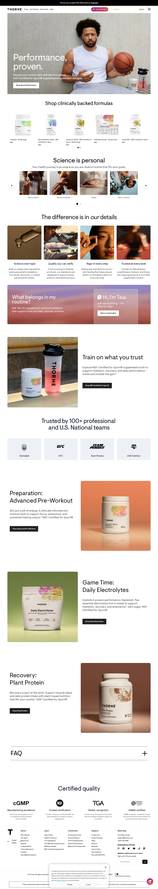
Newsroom (24, 841)
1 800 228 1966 (123, 841)
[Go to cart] (149, 10)
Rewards (94, 846)
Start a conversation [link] (108, 313)
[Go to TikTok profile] (139, 849)
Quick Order (95, 849)
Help (51, 9)
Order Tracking (96, 838)
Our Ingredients (50, 841)
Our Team (24, 838)
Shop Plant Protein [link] (20, 711)
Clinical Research (27, 849)
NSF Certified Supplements (54, 849)
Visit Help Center (124, 835)
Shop (26, 9)
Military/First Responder (76, 846)
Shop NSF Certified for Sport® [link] (97, 385)
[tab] (77, 204)
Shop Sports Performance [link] (26, 85)
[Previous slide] (12, 185)
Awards (23, 844)
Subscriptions (96, 852)
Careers (24, 852)
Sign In (141, 9)
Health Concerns (50, 838)
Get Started (34, 9)
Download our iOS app (126, 845)
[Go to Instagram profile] (118, 849)
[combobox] (14, 841)
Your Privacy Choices (122, 876)
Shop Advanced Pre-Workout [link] (24, 529)
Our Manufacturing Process (54, 844)
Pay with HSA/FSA (98, 855)
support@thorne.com (125, 838)
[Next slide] (146, 185)
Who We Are (25, 835)
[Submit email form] (144, 862)
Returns (94, 844)
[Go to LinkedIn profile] (144, 849)
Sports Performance (75, 844)
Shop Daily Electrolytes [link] (94, 621)
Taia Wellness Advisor (28, 855)
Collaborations (26, 846)
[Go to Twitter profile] (129, 849)
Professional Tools (74, 835)
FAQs (93, 841)
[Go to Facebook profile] (123, 849)
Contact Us (95, 835)
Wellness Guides (50, 846)
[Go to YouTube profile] (134, 849)
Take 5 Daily (44, 9)
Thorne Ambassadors (75, 841)
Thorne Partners (74, 838)
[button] (78, 147)
